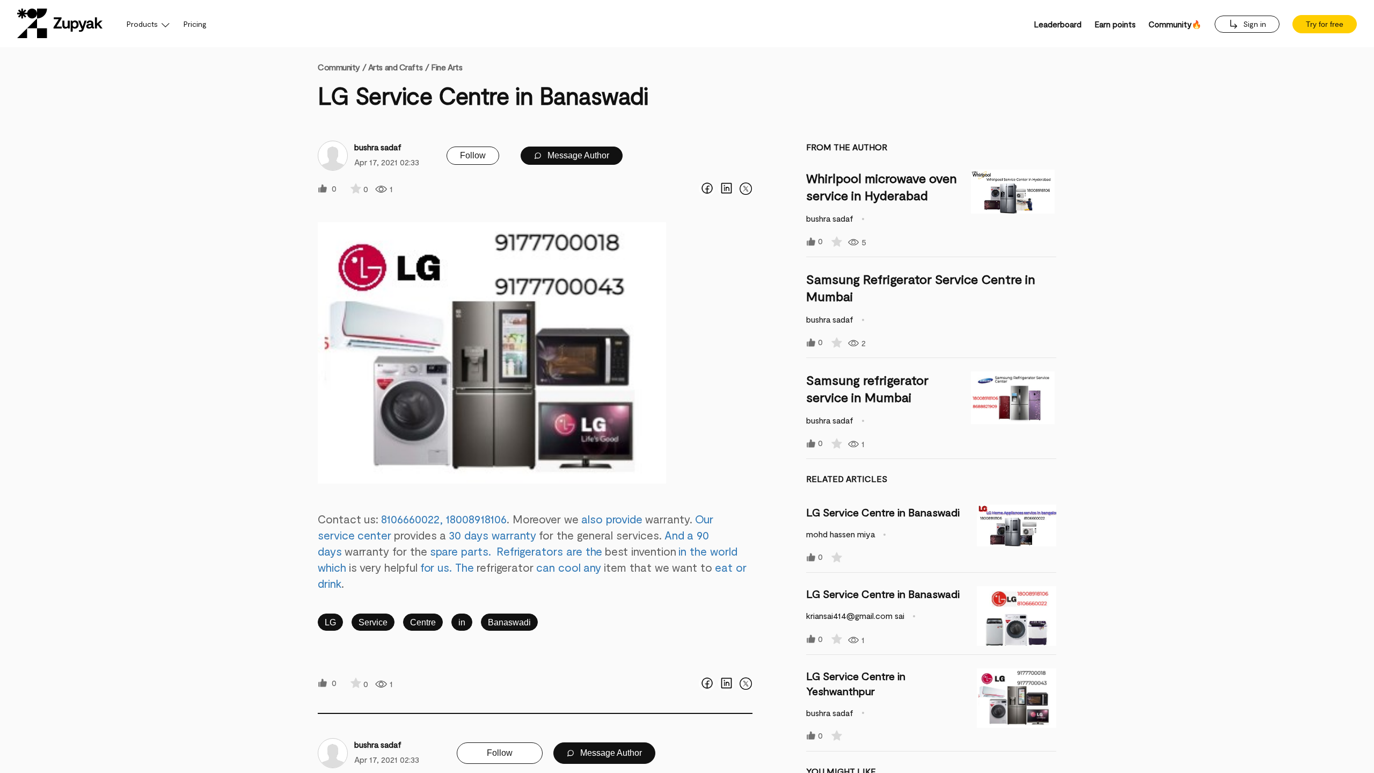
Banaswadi (509, 622)
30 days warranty (492, 535)
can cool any (570, 567)
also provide (612, 519)
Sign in (1253, 23)
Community (342, 67)
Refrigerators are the (549, 551)
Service (373, 622)
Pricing (195, 23)
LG (330, 622)
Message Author (577, 155)
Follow (473, 155)
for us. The (448, 567)
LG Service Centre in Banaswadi (883, 512)
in (461, 622)
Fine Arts (446, 67)
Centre (423, 622)
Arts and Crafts (395, 67)
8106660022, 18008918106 (444, 519)
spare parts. (459, 551)
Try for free (1324, 24)
